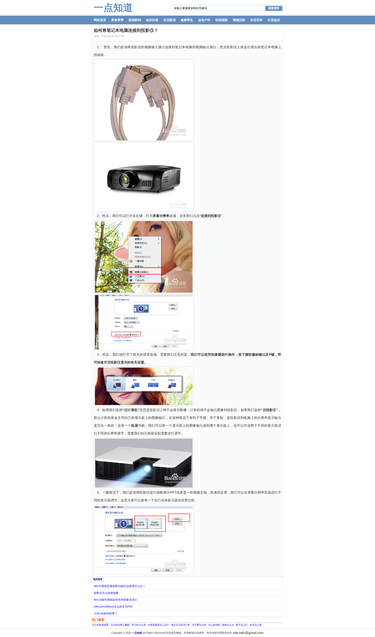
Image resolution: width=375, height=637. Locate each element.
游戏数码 (135, 20)
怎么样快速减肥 (100, 625)
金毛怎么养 (256, 625)
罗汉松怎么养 (139, 625)
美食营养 (117, 20)
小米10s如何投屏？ (105, 613)
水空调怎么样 (199, 625)
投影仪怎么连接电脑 (106, 592)
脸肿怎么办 (228, 625)
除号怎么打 (242, 625)
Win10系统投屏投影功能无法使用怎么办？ (119, 586)
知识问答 (152, 20)
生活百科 (256, 20)
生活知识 (274, 20)
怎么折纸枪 (214, 625)
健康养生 (187, 20)
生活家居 (169, 20)
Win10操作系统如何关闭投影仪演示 (115, 599)
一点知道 (113, 7)
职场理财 (221, 20)
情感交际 (239, 20)
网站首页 (100, 20)
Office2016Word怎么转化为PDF (113, 606)
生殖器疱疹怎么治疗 (158, 625)
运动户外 (204, 20)
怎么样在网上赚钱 (120, 625)
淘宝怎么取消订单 (180, 625)
